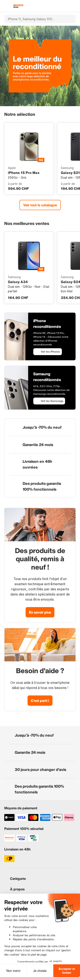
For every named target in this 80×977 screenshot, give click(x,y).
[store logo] (18, 6)
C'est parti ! (40, 700)
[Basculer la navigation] (6, 6)
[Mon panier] (74, 6)
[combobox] (34, 19)
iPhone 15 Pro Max (23, 172)
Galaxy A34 (18, 281)
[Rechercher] (70, 19)
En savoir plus (40, 612)
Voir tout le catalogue (40, 205)
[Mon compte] (66, 6)
